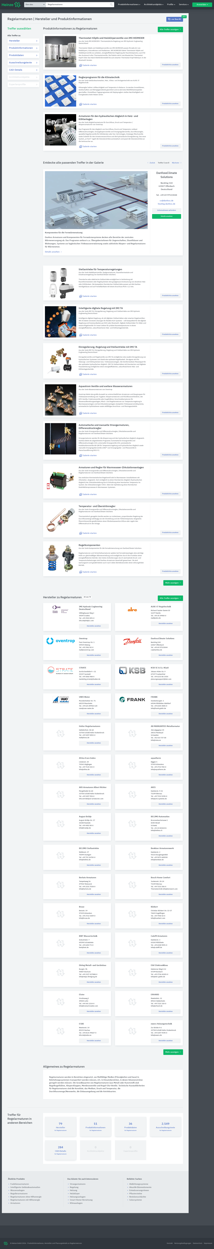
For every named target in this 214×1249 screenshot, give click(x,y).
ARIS (153, 787)
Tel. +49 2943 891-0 (86, 618)
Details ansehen (167, 216)
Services (183, 5)
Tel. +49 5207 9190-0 (159, 1033)
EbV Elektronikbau (159, 965)
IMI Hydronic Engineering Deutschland (90, 608)
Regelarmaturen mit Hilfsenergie (25, 1200)
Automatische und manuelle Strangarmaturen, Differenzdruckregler (104, 426)
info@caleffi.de (156, 947)
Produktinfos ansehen (170, 65)
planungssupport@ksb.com (161, 679)
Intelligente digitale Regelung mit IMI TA (101, 308)
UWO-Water (84, 697)
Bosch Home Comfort (160, 878)
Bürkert (154, 907)
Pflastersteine (135, 1194)
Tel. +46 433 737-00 (158, 738)
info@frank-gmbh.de (158, 708)
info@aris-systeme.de (159, 799)
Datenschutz (198, 1243)
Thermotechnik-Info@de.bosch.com (164, 889)
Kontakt (170, 1243)
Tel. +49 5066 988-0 (86, 677)
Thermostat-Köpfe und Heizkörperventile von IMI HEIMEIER (111, 38)
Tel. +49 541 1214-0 (86, 1003)
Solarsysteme (135, 1200)
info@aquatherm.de (158, 769)
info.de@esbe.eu (85, 1035)
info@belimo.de (85, 860)
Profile (170, 5)
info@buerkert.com (158, 918)
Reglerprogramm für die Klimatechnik (99, 77)
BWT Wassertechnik (88, 936)
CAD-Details (15, 70)
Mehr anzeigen (172, 583)
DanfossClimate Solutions (162, 639)
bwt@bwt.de (84, 947)
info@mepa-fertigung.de (88, 977)
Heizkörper (75, 1194)
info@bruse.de (84, 918)
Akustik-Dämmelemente (140, 1187)
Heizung (73, 1190)
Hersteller (14, 41)
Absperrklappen (73, 1086)
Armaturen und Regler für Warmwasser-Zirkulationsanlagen (111, 467)
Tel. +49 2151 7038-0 (87, 886)
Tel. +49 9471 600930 (159, 857)
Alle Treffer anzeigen (169, 30)
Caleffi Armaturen (159, 936)
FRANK (154, 697)
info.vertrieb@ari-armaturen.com (91, 799)
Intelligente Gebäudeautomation (25, 1187)
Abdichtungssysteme (138, 1184)
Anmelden (201, 5)
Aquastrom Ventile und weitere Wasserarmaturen (105, 386)
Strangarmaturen (77, 1184)
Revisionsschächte (137, 1197)
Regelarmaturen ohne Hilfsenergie (25, 1197)
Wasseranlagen (17, 1190)
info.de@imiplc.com (86, 621)
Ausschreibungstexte (20, 62)
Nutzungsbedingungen (183, 1243)
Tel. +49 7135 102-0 (86, 767)
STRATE (82, 668)
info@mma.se (156, 740)
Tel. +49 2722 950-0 (158, 767)
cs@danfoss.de (166, 201)
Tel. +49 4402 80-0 (86, 825)
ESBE (81, 1024)
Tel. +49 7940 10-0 (158, 916)
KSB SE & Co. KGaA (160, 668)
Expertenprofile (17, 84)
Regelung (74, 1187)
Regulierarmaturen (18, 1194)
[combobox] (80, 4)
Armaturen (15, 1203)
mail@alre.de (156, 618)
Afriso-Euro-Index (87, 758)
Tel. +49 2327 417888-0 (88, 974)
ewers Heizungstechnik (161, 1024)
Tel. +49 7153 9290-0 (159, 796)
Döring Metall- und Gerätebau (92, 965)
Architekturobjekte (153, 5)
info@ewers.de (156, 1035)
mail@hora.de (84, 738)
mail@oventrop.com (86, 650)
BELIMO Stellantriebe (89, 848)
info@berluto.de (85, 889)
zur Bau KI (177, 18)
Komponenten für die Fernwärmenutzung (63, 233)
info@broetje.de (85, 828)
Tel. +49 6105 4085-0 (159, 706)
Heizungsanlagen (77, 1197)
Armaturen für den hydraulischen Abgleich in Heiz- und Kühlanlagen (108, 117)
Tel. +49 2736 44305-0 (159, 974)
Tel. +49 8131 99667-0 (87, 1033)
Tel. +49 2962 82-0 (86, 647)
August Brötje (85, 817)
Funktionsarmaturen (19, 1184)
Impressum (208, 1243)
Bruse (81, 907)
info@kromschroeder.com (88, 1006)
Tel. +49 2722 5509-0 (87, 916)
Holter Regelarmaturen (89, 726)
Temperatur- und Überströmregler (97, 506)
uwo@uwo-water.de (86, 708)
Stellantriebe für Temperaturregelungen (100, 269)
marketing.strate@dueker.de (89, 679)
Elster (81, 995)
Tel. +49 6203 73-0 (86, 945)
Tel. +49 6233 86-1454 (159, 677)
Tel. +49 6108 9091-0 (159, 945)
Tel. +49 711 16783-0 (87, 857)
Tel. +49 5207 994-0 (86, 796)
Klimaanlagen (76, 1203)
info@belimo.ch (156, 830)
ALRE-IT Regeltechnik (161, 607)
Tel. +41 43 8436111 (159, 828)
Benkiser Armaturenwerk (162, 848)
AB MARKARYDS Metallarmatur (165, 726)
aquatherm (156, 758)
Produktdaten (16, 55)
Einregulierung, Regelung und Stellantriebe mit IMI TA (108, 347)
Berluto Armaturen (87, 878)
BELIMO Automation (160, 817)
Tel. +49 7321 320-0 (158, 1003)
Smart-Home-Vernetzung (81, 1200)
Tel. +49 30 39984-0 (158, 616)
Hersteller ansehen (94, 626)
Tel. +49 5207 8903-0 (87, 735)
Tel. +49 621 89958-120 (88, 706)
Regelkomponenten (89, 545)
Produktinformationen (128, 5)
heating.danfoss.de (166, 204)
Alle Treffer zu (14, 36)
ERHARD (155, 995)
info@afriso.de (84, 769)
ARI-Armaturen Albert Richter (93, 787)
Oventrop (83, 639)
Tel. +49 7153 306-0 (158, 886)
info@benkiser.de (157, 860)
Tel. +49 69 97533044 (166, 195)
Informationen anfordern (166, 210)
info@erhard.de (156, 1006)
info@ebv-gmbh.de (158, 977)
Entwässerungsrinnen (139, 1190)
